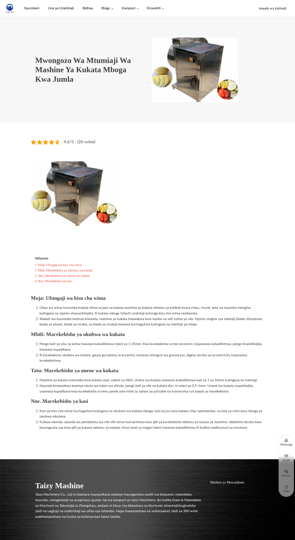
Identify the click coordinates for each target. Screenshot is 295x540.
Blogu (106, 8)
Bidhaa (87, 8)
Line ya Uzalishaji (61, 8)
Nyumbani (31, 8)
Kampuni (128, 8)
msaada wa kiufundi (272, 8)
